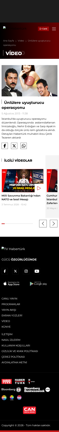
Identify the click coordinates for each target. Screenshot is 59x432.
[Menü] (54, 28)
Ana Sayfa (9, 40)
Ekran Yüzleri (12, 315)
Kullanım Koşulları (16, 345)
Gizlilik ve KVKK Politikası (20, 351)
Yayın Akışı (9, 309)
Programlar (11, 304)
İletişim (7, 334)
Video (21, 40)
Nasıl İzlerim (11, 339)
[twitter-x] (15, 271)
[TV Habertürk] (15, 28)
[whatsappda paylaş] (23, 146)
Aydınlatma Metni (14, 362)
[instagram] (26, 271)
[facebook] (5, 271)
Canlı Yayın (9, 298)
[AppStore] (12, 284)
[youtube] (37, 271)
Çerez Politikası (13, 356)
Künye (6, 326)
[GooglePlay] (38, 284)
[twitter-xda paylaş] (14, 146)
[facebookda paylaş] (5, 146)
